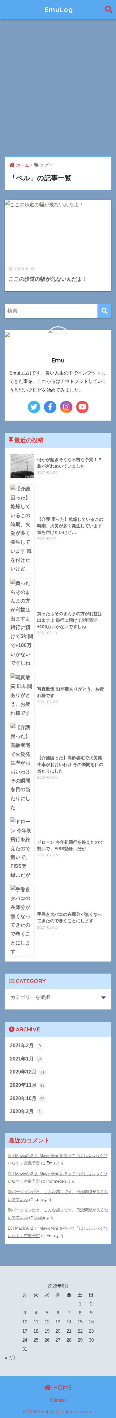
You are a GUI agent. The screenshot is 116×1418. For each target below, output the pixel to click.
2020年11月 (27, 1085)
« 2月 (10, 1357)
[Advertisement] (58, 88)
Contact (58, 1400)
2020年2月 (25, 1111)
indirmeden (56, 1181)
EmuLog (59, 9)
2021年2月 (25, 1045)
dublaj (39, 1217)
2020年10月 (27, 1098)
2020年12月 (27, 1071)
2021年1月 (26, 1058)
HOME (61, 1387)
